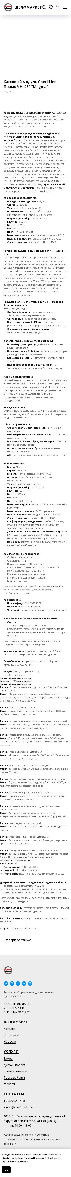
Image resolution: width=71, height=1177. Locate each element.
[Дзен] (30, 983)
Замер (8, 1059)
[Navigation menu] (65, 7)
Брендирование (15, 1071)
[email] (24, 983)
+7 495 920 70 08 (15, 1101)
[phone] (18, 983)
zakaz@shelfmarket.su (19, 1107)
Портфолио (12, 1035)
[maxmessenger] (12, 983)
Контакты (14, 1094)
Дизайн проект (14, 1065)
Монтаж (9, 1084)
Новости (10, 1041)
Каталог (9, 1029)
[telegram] (6, 983)
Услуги (11, 1051)
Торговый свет (14, 1078)
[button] (44, 7)
